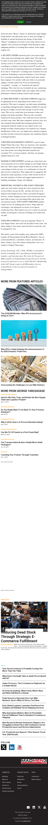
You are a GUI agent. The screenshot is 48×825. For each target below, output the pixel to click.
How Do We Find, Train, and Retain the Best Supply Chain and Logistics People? (23, 398)
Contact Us (5, 785)
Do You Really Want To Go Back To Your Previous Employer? (22, 411)
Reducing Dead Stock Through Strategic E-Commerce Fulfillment (19, 636)
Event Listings (6, 782)
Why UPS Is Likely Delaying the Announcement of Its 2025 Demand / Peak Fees (22, 350)
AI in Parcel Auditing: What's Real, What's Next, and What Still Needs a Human (22, 692)
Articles (4, 452)
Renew (19, 782)
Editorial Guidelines (8, 791)
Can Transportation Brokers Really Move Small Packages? (21, 443)
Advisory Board (36, 779)
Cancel (19, 788)
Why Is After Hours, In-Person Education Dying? (22, 422)
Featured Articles (30, 281)
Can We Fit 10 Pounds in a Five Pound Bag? (20, 432)
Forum (33, 772)
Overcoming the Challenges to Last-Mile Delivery (23, 385)
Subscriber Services (23, 772)
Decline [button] (28, 22)
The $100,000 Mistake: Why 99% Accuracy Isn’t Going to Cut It (21, 314)
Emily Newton (8, 644)
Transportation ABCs (9, 394)
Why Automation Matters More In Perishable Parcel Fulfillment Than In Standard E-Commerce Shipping (23, 715)
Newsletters (20, 779)
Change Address (22, 785)
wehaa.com (26, 821)
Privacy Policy (31, 11)
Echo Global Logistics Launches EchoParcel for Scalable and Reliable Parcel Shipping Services (23, 706)
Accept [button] (20, 22)
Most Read (3, 665)
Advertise (5, 776)
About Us (5, 779)
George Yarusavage (10, 27)
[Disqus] (24, 495)
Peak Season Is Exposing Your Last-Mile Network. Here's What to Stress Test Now (20, 699)
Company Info (6, 772)
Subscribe (20, 776)
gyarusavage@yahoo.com (12, 261)
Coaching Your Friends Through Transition (19, 455)
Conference (35, 776)
